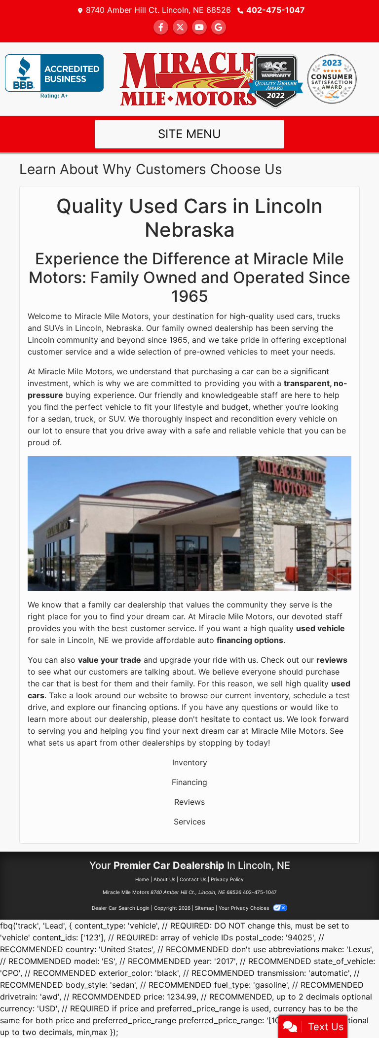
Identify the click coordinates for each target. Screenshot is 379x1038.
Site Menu (189, 134)
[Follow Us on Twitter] (180, 27)
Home (142, 879)
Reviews (189, 802)
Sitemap (204, 908)
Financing (189, 782)
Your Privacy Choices (244, 908)
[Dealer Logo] (189, 78)
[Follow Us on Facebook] (160, 27)
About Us (164, 879)
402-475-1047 (275, 10)
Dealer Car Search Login (121, 908)
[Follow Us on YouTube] (199, 27)
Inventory (189, 762)
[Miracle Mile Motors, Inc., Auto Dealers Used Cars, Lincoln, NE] (54, 76)
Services (189, 821)
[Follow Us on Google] (218, 27)
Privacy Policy (227, 879)
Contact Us (193, 879)
